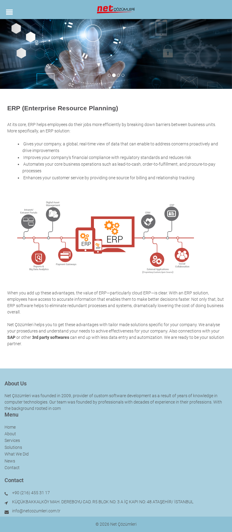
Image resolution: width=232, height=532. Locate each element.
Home (10, 427)
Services (12, 440)
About (10, 433)
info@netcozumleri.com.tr (36, 510)
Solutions (13, 447)
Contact (12, 467)
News (10, 461)
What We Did (17, 454)
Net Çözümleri (123, 524)
